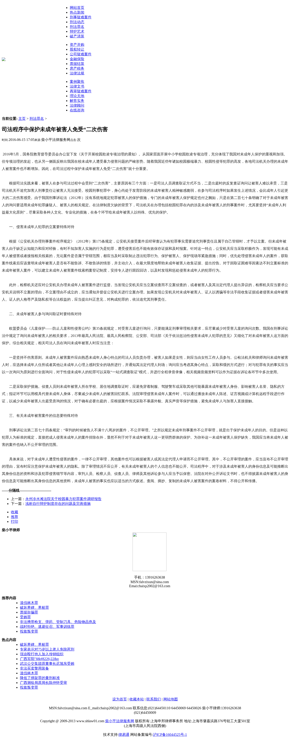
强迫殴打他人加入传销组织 (41, 654)
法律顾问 (77, 105)
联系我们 (153, 699)
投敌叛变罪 (29, 631)
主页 (22, 118)
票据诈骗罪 (29, 612)
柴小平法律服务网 (119, 721)
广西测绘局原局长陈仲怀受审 (43, 683)
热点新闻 (77, 12)
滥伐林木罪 (29, 603)
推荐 (14, 517)
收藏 (14, 512)
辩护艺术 (77, 31)
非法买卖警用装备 (34, 668)
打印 (14, 521)
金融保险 (77, 59)
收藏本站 (136, 699)
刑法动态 (77, 22)
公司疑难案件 (81, 54)
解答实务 (77, 101)
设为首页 (119, 699)
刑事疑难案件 (81, 17)
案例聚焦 (77, 81)
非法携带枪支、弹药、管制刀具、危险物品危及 (58, 622)
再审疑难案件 (81, 91)
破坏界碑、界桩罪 (34, 607)
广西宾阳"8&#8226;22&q (39, 659)
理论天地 (77, 96)
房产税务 (77, 68)
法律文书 (77, 86)
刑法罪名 (77, 27)
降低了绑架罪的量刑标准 (40, 678)
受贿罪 (25, 617)
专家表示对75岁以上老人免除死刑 (47, 649)
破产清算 (77, 36)
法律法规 (77, 73)
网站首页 (77, 8)
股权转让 (77, 49)
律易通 (123, 735)
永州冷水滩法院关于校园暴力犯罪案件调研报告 (63, 499)
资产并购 (77, 45)
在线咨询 (77, 110)
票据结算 (77, 64)
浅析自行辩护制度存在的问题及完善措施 (58, 504)
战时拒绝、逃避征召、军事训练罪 (47, 627)
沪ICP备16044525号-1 (170, 735)
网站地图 (170, 699)
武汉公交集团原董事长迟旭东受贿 (47, 663)
